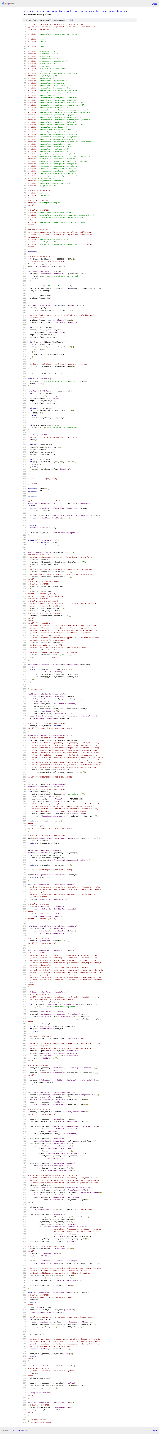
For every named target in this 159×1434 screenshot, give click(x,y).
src (48, 11)
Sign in (154, 4)
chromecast (109, 11)
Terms (26, 1430)
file (70, 20)
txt (149, 1430)
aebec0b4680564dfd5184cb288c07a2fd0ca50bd (75, 11)
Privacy (20, 1430)
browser (121, 11)
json (155, 1430)
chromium (27, 11)
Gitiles (14, 1430)
